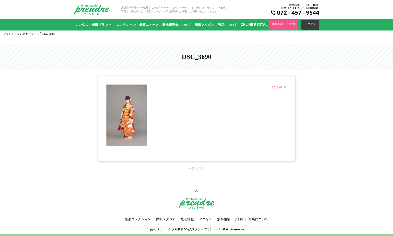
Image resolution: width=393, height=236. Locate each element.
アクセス (310, 24)
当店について (227, 24)
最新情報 (187, 219)
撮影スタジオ (205, 24)
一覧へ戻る (196, 169)
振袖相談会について (177, 24)
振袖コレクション (138, 219)
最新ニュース (149, 24)
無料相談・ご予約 (283, 24)
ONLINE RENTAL (254, 24)
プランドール (11, 33)
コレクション (126, 24)
